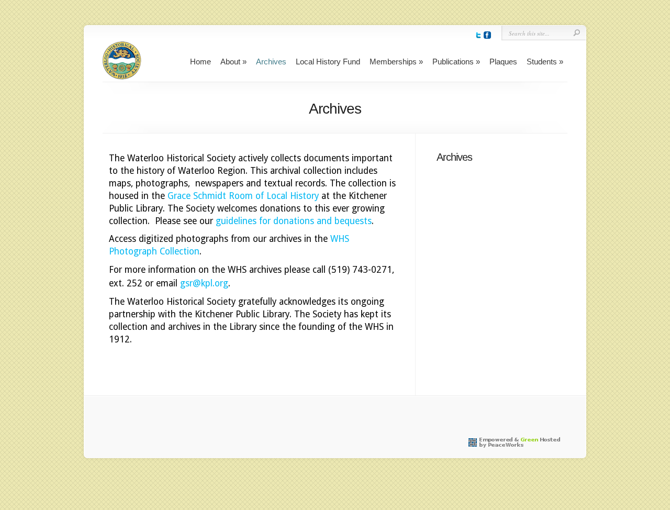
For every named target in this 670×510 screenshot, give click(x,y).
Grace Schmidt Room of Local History (243, 196)
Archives (271, 61)
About (230, 61)
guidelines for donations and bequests (294, 221)
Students (542, 61)
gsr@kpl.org (204, 283)
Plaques (503, 61)
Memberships (393, 61)
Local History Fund (328, 61)
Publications (453, 61)
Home (200, 61)
